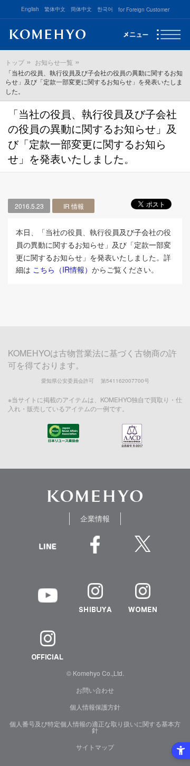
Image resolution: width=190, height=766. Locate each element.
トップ (14, 61)
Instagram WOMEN (142, 597)
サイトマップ (95, 746)
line (47, 558)
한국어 (105, 9)
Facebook (95, 550)
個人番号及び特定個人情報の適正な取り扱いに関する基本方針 (95, 726)
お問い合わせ (95, 689)
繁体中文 (54, 9)
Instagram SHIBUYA (95, 597)
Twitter (142, 550)
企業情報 (95, 518)
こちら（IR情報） (62, 269)
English (30, 9)
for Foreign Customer (143, 9)
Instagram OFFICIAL (47, 645)
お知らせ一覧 (54, 61)
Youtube (47, 602)
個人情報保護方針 (95, 706)
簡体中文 (81, 9)
